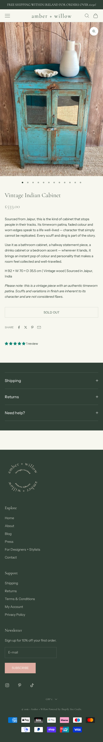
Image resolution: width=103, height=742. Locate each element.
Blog (8, 534)
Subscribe (20, 668)
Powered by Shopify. (59, 709)
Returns (11, 591)
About (9, 526)
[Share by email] (39, 327)
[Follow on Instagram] (7, 685)
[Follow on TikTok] (32, 685)
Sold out (51, 312)
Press (9, 541)
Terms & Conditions (20, 599)
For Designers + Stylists (22, 549)
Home (9, 518)
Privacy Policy (15, 614)
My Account (14, 607)
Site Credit (75, 709)
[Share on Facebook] (19, 327)
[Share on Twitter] (26, 327)
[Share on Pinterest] (32, 327)
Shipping (11, 583)
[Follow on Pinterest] (19, 685)
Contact (11, 557)
